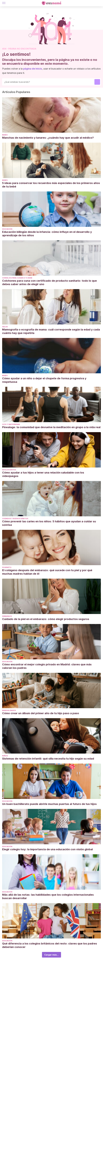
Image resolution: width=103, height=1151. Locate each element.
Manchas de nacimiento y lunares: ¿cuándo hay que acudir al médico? (48, 137)
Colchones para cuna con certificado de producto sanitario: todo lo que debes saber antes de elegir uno (49, 282)
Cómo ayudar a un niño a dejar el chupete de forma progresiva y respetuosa (44, 380)
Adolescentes (9, 470)
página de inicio (32, 68)
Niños (5, 756)
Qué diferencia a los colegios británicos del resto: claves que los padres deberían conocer (49, 945)
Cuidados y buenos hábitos (15, 519)
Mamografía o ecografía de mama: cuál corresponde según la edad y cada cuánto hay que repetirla (51, 331)
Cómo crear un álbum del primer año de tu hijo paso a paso (40, 713)
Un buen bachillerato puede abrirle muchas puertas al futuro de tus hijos (49, 804)
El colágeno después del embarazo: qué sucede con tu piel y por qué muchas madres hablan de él (47, 572)
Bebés (5, 135)
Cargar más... (51, 954)
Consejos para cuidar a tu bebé (17, 278)
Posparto (6, 567)
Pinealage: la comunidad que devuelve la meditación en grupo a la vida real (51, 427)
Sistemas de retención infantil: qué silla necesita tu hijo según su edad (48, 758)
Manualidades (9, 710)
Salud (5, 327)
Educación (7, 229)
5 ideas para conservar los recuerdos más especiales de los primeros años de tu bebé (51, 184)
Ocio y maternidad (11, 424)
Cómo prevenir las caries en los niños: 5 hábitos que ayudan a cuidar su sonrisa (49, 523)
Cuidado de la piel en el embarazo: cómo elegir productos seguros (46, 619)
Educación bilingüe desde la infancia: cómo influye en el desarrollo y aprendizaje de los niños (47, 233)
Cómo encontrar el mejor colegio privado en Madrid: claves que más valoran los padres (47, 666)
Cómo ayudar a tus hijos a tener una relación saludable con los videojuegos (43, 474)
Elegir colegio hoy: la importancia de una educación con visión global (47, 849)
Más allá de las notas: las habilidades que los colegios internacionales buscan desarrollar (48, 896)
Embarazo (7, 616)
